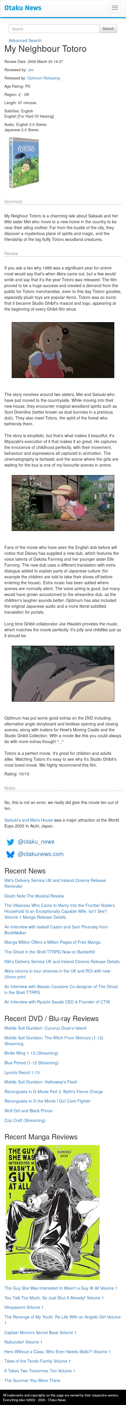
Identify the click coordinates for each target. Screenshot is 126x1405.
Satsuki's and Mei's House (28, 820)
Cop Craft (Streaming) (24, 1120)
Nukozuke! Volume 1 (23, 1342)
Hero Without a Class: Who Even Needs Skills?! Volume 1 (57, 1351)
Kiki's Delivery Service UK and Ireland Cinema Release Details (62, 961)
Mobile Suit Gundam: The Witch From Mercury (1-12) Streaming (53, 1040)
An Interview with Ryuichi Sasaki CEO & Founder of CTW (57, 1002)
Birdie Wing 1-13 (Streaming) (31, 1053)
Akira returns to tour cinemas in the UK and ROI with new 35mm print (57, 974)
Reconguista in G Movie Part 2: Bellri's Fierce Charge (53, 1091)
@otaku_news (36, 841)
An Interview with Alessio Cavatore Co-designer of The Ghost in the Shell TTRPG (61, 989)
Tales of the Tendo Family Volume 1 (37, 1361)
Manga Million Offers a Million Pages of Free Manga (52, 942)
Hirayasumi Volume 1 (24, 1307)
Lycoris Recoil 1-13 (22, 1072)
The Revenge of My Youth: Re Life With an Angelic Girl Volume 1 (62, 1320)
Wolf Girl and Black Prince (28, 1110)
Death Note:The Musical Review (34, 896)
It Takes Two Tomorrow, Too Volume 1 (39, 1371)
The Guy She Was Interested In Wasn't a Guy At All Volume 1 (61, 1288)
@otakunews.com (41, 853)
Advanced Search (25, 40)
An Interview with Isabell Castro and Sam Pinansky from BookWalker (56, 929)
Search (108, 28)
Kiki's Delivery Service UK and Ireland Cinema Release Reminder (55, 883)
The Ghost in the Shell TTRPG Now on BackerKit (49, 952)
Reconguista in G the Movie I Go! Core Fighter (47, 1101)
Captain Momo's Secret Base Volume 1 (40, 1332)
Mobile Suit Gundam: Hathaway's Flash (40, 1082)
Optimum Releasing (43, 78)
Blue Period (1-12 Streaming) (31, 1063)
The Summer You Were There (32, 1380)
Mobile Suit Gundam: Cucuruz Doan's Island (45, 1028)
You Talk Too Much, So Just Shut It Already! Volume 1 (54, 1298)
